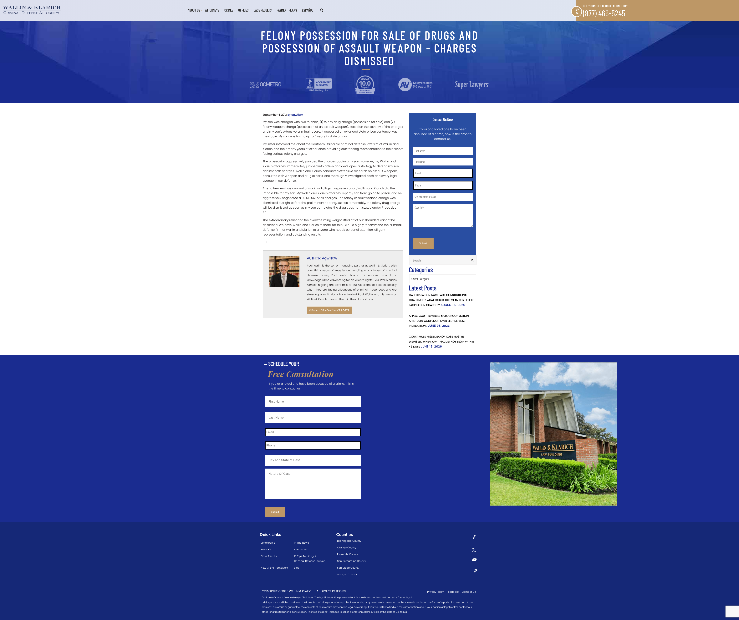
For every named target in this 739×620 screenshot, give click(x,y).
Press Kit (266, 549)
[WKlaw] (32, 10)
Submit (423, 243)
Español (307, 10)
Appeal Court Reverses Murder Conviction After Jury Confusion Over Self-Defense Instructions (439, 321)
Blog (296, 568)
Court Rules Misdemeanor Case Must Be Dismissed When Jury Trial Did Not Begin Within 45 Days (441, 341)
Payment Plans (287, 10)
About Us (194, 10)
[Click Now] (475, 538)
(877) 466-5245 (604, 13)
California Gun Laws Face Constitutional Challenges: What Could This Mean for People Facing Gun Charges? (441, 300)
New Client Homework (274, 568)
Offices (243, 10)
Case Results (263, 10)
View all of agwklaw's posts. (329, 310)
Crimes (228, 10)
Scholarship (268, 543)
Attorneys (212, 10)
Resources (300, 549)
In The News (301, 543)
